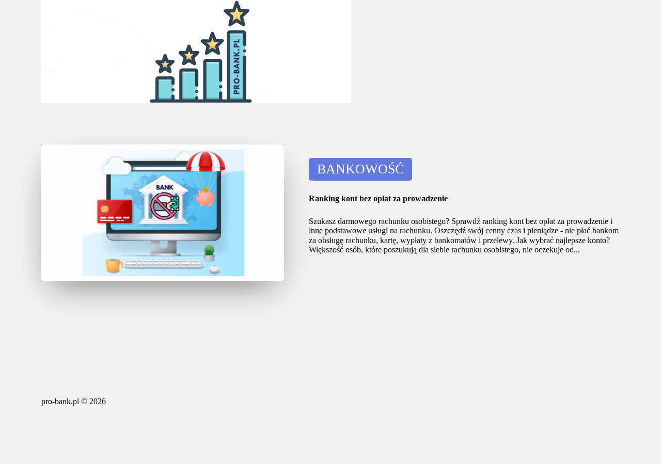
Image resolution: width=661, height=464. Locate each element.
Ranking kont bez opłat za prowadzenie (378, 198)
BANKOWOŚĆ (360, 169)
